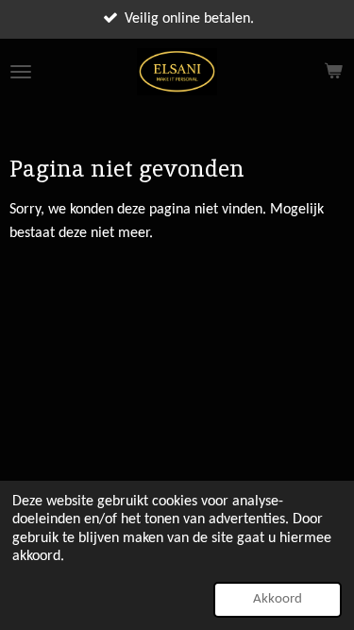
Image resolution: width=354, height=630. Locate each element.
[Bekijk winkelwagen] (333, 72)
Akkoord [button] (277, 599)
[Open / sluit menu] (21, 72)
